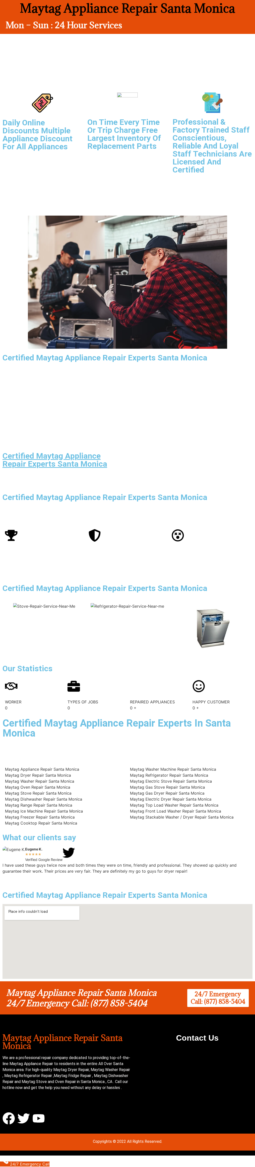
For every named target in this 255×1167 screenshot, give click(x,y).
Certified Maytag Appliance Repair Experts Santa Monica (54, 460)
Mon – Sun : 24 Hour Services (64, 25)
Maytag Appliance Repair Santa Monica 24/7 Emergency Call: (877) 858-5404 (81, 997)
